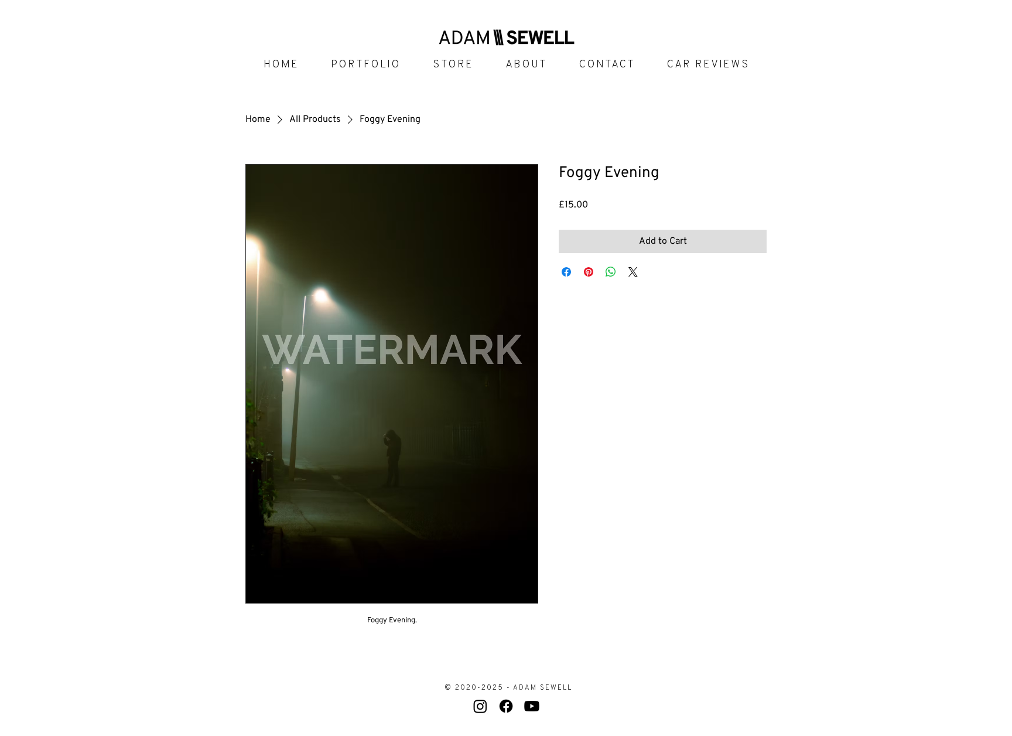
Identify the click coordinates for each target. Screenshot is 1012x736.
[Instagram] (480, 706)
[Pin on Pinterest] (589, 272)
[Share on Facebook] (566, 272)
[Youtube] (532, 706)
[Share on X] (633, 272)
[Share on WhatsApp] (611, 272)
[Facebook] (506, 706)
